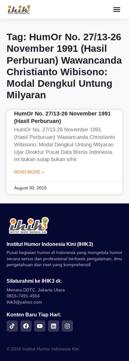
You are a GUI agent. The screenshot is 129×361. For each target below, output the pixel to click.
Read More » (29, 171)
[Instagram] (67, 326)
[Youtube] (39, 326)
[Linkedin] (53, 326)
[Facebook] (26, 326)
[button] (116, 9)
